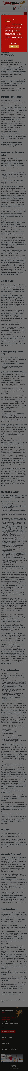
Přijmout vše (14, 46)
